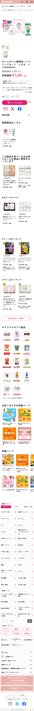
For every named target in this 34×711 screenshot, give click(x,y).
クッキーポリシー (24, 697)
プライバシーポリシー (11, 697)
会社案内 (22, 695)
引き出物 (16, 633)
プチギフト (5, 629)
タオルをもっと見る (16, 318)
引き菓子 (26, 633)
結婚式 (16, 629)
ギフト (6, 633)
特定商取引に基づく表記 (13, 699)
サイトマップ (13, 695)
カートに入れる (14, 102)
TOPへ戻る (25, 699)
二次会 (27, 629)
